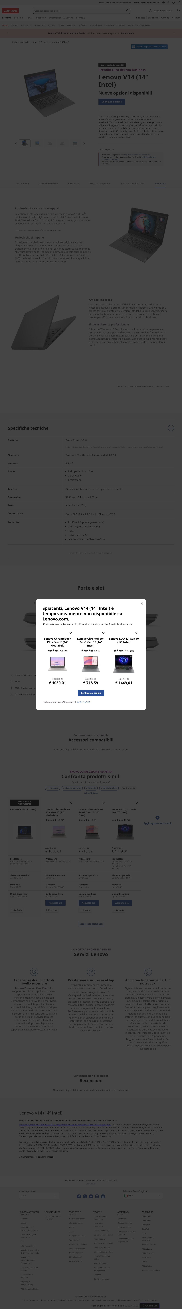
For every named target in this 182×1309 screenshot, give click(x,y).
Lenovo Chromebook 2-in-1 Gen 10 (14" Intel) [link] (90, 642)
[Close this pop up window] (142, 603)
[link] (57, 664)
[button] (70, 632)
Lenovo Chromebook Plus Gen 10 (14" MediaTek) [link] (57, 642)
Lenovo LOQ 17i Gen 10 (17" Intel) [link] (124, 640)
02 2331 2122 (83, 701)
